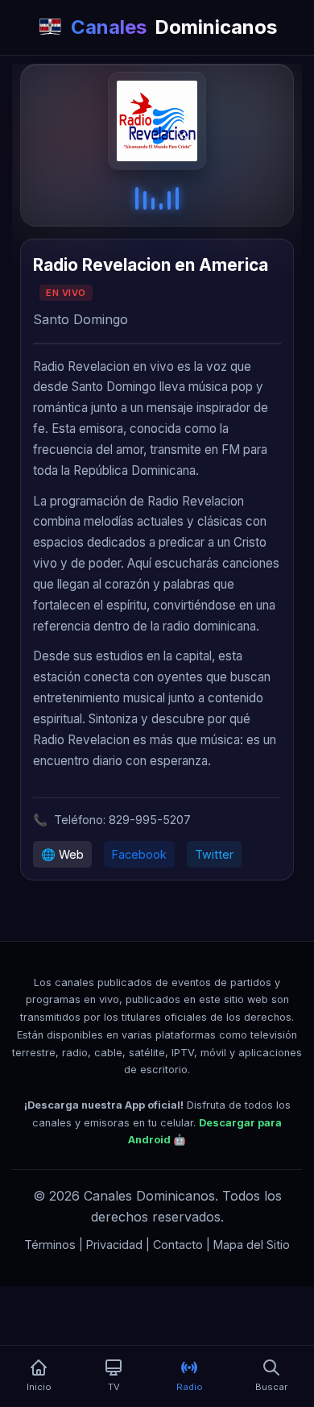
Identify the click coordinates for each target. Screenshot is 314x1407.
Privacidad (114, 1244)
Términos (50, 1244)
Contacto (178, 1244)
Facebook (139, 854)
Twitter (214, 854)
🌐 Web (62, 854)
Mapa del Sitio (251, 1244)
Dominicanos (174, 27)
